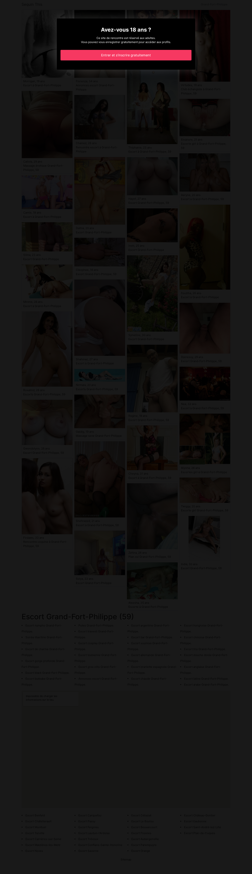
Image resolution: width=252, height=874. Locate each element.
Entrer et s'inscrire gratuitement (126, 55)
